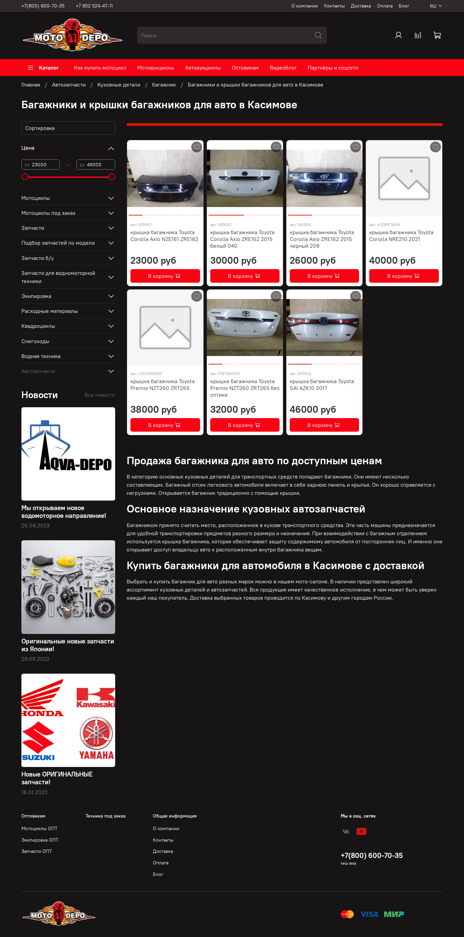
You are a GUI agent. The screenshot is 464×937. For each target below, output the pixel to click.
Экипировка (36, 296)
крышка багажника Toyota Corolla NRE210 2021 (401, 235)
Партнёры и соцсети (333, 67)
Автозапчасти (69, 84)
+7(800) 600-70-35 (43, 6)
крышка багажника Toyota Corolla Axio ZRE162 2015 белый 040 (242, 239)
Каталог (49, 67)
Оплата (385, 6)
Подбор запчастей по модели (58, 242)
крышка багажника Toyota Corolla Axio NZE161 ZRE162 (164, 235)
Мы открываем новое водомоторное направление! (63, 512)
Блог (404, 6)
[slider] (25, 177)
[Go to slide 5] (194, 212)
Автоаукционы (203, 67)
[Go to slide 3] (165, 212)
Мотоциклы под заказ (48, 212)
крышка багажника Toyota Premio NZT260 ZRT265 (162, 384)
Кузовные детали (118, 84)
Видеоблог (283, 67)
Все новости (100, 394)
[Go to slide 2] (150, 212)
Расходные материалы (49, 310)
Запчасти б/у (37, 258)
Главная (30, 84)
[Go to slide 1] (136, 212)
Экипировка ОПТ (39, 840)
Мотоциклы (35, 197)
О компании (304, 6)
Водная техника (40, 356)
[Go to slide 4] (180, 212)
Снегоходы (35, 341)
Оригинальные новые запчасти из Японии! (67, 645)
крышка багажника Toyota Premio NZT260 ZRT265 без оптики (245, 388)
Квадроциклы (38, 325)
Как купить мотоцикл (100, 67)
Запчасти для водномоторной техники (58, 276)
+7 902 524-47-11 (94, 6)
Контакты (334, 6)
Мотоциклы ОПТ (39, 828)
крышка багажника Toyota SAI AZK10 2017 (322, 384)
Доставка (361, 6)
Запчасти (32, 227)
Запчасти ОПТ (36, 851)
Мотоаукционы (155, 67)
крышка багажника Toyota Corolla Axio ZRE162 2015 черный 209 (322, 239)
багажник (164, 84)
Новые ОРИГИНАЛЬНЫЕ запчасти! (57, 778)
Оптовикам (245, 67)
